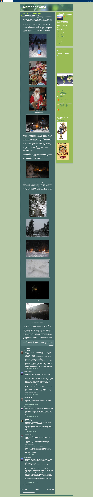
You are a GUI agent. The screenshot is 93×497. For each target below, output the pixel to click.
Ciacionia (62, 109)
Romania (32, 343)
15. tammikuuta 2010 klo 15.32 (31, 431)
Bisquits (27, 419)
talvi (42, 343)
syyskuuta (60, 32)
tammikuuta (60, 39)
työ (43, 343)
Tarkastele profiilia (62, 27)
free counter (59, 86)
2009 (59, 41)
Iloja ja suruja (62, 101)
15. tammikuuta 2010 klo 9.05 (31, 394)
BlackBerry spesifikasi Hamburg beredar (64, 106)
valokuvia (51, 345)
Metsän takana (34, 7)
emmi (26, 397)
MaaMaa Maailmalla (64, 99)
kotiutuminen (38, 342)
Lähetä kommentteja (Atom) (29, 492)
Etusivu (37, 489)
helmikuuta (60, 38)
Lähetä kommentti (26, 484)
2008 (59, 43)
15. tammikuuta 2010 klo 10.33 (31, 404)
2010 (59, 31)
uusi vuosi (50, 343)
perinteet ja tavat (44, 342)
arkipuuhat (30, 342)
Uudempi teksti (24, 489)
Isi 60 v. (61, 111)
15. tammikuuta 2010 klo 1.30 (31, 368)
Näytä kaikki (70, 115)
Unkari (46, 343)
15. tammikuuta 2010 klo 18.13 (31, 482)
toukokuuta (60, 36)
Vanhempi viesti (50, 489)
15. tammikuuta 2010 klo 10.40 (31, 416)
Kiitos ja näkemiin (63, 93)
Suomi (38, 343)
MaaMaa (27, 434)
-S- (26, 350)
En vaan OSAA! (63, 96)
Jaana (26, 371)
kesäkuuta (60, 34)
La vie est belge (63, 104)
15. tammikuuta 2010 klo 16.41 (31, 454)
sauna (35, 343)
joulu (34, 342)
